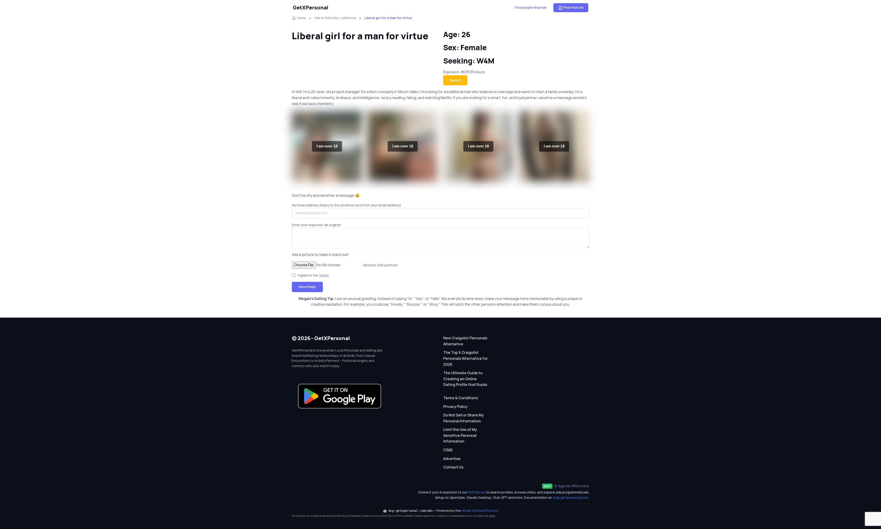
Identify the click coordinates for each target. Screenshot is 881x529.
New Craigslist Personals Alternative (465, 340)
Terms (324, 275)
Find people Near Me (531, 7)
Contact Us (453, 467)
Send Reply (307, 287)
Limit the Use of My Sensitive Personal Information (460, 435)
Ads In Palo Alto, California (335, 18)
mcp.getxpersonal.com (570, 497)
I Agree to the (313, 275)
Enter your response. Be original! (316, 225)
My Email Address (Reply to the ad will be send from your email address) (346, 205)
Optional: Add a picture (380, 265)
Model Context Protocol (479, 510)
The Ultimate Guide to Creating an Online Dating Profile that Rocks (465, 378)
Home (301, 18)
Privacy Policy (455, 406)
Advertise (451, 458)
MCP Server (476, 492)
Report (455, 80)
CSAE (448, 449)
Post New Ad (573, 7)
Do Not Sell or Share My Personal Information (463, 418)
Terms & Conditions (460, 397)
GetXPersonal (310, 7)
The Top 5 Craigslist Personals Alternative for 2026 (465, 358)
